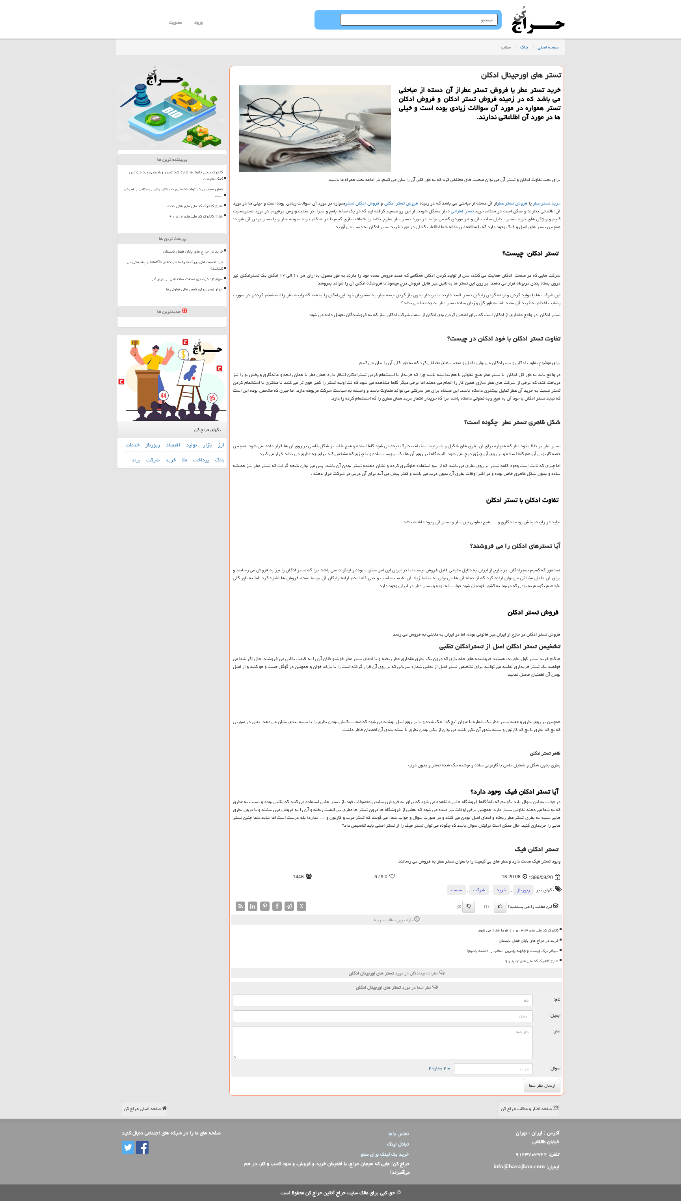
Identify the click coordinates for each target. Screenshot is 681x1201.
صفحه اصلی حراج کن (143, 1108)
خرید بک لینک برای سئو (385, 1154)
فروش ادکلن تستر (362, 203)
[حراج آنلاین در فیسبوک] (141, 1148)
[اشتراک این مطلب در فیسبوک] (277, 906)
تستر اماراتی (462, 211)
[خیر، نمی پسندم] (468, 907)
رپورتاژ (523, 889)
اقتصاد (173, 445)
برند (136, 460)
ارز (221, 445)
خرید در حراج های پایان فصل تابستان (528, 940)
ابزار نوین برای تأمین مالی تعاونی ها (194, 289)
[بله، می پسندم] (500, 907)
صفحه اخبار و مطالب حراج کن (527, 1108)
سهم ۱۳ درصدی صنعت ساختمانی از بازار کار (187, 279)
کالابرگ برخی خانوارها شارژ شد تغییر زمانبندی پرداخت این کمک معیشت (176, 175)
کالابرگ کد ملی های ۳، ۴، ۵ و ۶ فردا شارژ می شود (518, 930)
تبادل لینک (398, 1144)
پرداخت (201, 460)
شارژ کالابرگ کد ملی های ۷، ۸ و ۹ (531, 961)
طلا (184, 460)
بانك (219, 460)
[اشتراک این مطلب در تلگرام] (289, 906)
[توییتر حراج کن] (128, 1148)
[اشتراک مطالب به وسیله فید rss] (240, 906)
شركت (479, 889)
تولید (191, 445)
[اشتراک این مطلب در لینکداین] (252, 906)
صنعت (456, 889)
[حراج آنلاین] (538, 10)
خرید (501, 889)
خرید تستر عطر (546, 203)
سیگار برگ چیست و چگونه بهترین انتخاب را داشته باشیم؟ (512, 951)
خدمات (133, 445)
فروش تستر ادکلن (401, 203)
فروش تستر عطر (512, 203)
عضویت (175, 22)
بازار (207, 445)
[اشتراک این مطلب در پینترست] (264, 906)
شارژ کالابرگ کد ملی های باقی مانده (195, 206)
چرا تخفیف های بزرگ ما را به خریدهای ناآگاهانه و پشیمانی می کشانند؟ (175, 265)
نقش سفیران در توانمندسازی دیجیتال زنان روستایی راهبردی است (173, 192)
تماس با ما (399, 1133)
